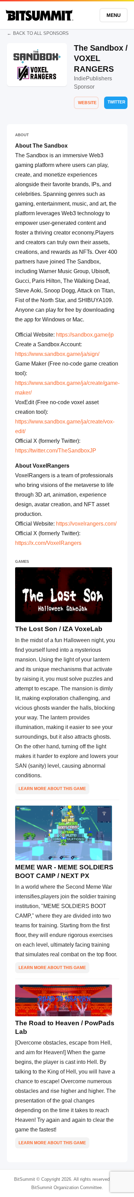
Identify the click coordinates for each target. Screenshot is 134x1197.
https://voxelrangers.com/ (85, 524)
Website (87, 102)
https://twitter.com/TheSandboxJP (55, 450)
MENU (114, 15)
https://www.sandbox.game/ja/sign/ (57, 354)
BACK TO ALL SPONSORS (41, 33)
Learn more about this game (52, 788)
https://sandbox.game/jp (85, 335)
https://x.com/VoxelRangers (48, 543)
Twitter (116, 102)
